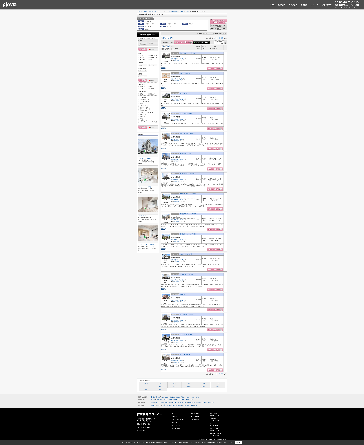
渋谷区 (182, 397)
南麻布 (165, 400)
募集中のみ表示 (167, 38)
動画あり (152, 94)
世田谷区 (172, 397)
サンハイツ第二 (143, 215)
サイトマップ (176, 426)
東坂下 (170, 400)
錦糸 (189, 383)
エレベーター (144, 101)
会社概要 (304, 4)
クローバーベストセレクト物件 (147, 122)
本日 (151, 86)
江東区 (197, 397)
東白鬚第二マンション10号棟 (188, 214)
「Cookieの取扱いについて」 (213, 442)
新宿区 (158, 397)
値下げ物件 (143, 45)
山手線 (153, 402)
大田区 (187, 397)
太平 (218, 383)
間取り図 (167, 46)
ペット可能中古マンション (214, 415)
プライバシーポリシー (179, 420)
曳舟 (181, 79)
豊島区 (178, 397)
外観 (163, 46)
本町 (183, 400)
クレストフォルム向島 (186, 113)
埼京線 (179, 402)
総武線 (174, 402)
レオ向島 (182, 294)
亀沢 (174, 383)
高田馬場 (168, 405)
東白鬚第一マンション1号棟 (187, 173)
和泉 (192, 400)
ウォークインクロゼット (147, 112)
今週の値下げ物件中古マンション (215, 435)
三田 (157, 400)
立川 (145, 386)
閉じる (238, 442)
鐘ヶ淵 (181, 199)
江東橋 (203, 383)
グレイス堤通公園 (185, 93)
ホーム (174, 414)
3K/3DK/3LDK (153, 57)
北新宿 (187, 400)
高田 (179, 400)
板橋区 (153, 397)
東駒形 (189, 386)
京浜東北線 (211, 402)
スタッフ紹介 (195, 414)
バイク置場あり (145, 105)
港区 (162, 397)
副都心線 (190, 402)
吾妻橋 (146, 383)
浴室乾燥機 (143, 111)
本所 (218, 386)
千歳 (160, 386)
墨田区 (175, 60)
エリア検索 (293, 4)
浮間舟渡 (153, 405)
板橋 (163, 405)
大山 (192, 405)
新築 (149, 38)
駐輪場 (142, 103)
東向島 (181, 59)
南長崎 (153, 400)
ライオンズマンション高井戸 (146, 244)
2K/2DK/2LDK (143, 57)
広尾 (173, 405)
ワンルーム (143, 56)
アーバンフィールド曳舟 (186, 133)
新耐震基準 (143, 120)
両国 (160, 389)
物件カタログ (176, 429)
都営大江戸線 (160, 402)
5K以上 (152, 59)
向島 (145, 389)
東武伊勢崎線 (174, 59)
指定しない (143, 38)
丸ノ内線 (184, 402)
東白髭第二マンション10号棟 (188, 193)
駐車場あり (143, 114)
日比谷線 (204, 402)
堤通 (178, 60)
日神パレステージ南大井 (145, 158)
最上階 (142, 116)
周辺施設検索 (195, 417)
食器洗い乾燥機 (145, 107)
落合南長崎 (179, 405)
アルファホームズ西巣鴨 (145, 187)
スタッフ (314, 4)
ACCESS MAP (141, 430)
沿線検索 (281, 4)
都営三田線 (168, 402)
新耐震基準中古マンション (214, 420)
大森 (184, 405)
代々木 (175, 400)
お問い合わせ (326, 4)
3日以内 (142, 88)
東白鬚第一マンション (186, 153)
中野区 (192, 397)
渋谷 (195, 405)
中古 (153, 38)
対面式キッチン (145, 109)
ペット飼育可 (144, 99)
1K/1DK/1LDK (153, 56)
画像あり (142, 94)
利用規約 (174, 423)
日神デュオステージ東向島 (187, 53)
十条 (188, 405)
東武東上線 (197, 402)
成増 (161, 400)
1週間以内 (152, 88)
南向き (142, 118)
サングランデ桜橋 (185, 73)
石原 (160, 383)
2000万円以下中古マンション (214, 430)
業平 (174, 386)
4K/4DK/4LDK (143, 59)
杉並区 (166, 397)
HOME (272, 4)
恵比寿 (159, 405)
